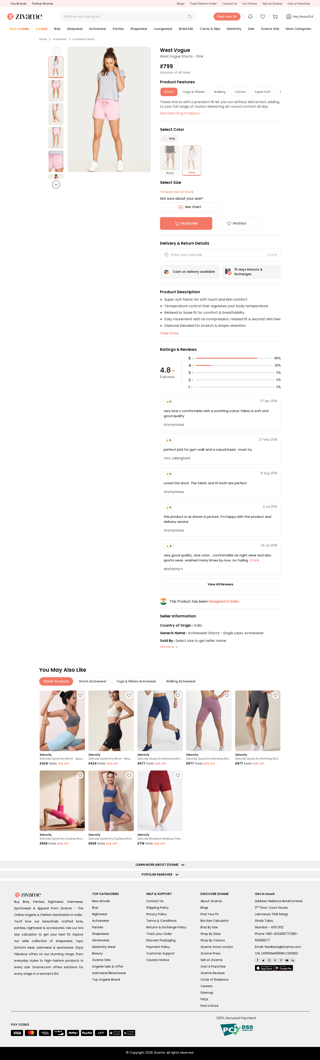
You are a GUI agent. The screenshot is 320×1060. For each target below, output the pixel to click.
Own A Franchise (213, 966)
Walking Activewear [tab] (181, 681)
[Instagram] (269, 960)
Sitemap (206, 992)
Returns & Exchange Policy (166, 927)
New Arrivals (101, 901)
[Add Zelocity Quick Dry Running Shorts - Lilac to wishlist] (226, 695)
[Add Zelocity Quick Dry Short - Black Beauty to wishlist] (129, 695)
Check (272, 254)
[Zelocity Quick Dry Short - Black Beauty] (111, 720)
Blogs (180, 3)
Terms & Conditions (161, 921)
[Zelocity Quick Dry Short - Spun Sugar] (62, 720)
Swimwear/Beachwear (109, 973)
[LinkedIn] (292, 960)
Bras (95, 907)
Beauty (97, 953)
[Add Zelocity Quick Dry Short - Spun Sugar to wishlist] (80, 695)
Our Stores (250, 3)
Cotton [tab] (240, 92)
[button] (189, 16)
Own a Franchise (299, 3)
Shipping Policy (157, 907)
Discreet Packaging (160, 940)
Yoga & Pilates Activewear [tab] (136, 681)
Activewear (59, 39)
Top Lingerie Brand (106, 979)
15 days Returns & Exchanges (248, 271)
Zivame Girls (101, 960)
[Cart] (276, 16)
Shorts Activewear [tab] (92, 681)
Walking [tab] (220, 92)
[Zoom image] (109, 109)
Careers (206, 986)
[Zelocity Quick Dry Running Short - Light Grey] (257, 720)
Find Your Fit (209, 914)
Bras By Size (209, 927)
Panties (97, 927)
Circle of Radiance (214, 979)
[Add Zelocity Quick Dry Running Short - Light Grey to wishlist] (275, 695)
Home (43, 39)
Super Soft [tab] (263, 92)
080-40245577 (277, 934)
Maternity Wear (104, 947)
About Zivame (211, 901)
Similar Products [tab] (56, 681)
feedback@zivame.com (282, 947)
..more (253, 560)
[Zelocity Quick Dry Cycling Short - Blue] (111, 800)
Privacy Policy (156, 914)
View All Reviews (220, 584)
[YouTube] (286, 960)
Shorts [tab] (169, 92)
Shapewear (100, 934)
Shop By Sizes (210, 934)
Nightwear (99, 914)
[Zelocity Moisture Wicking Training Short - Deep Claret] (160, 800)
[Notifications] (250, 16)
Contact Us (229, 3)
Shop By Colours (212, 940)
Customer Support (160, 953)
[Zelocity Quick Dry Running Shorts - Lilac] (208, 720)
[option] (56, 67)
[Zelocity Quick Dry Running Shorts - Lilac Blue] (160, 720)
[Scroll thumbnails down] (56, 184)
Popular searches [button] (158, 874)
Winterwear (100, 940)
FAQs (204, 999)
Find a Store (209, 1006)
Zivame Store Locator (216, 947)
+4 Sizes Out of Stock (177, 192)
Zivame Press (210, 953)
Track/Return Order (203, 3)
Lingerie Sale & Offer (107, 966)
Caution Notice (157, 960)
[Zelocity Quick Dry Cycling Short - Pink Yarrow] (62, 800)
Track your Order (159, 934)
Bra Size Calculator (214, 921)
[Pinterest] (275, 960)
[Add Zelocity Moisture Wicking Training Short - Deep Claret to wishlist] (177, 775)
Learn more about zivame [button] (158, 864)
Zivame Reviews (212, 973)
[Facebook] (257, 960)
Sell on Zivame (272, 3)
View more (169, 333)
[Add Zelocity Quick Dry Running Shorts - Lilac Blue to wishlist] (177, 695)
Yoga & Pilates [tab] (194, 92)
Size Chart (193, 207)
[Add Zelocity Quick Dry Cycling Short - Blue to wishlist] (129, 775)
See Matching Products (180, 113)
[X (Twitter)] (263, 960)
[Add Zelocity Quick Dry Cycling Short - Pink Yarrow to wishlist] (80, 775)
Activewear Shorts (83, 39)
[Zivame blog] (280, 960)
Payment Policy (158, 947)
